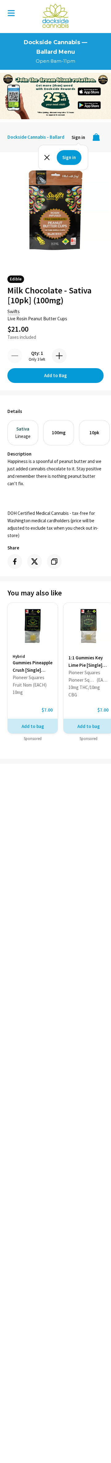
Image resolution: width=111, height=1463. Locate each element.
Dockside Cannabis (55, 16)
